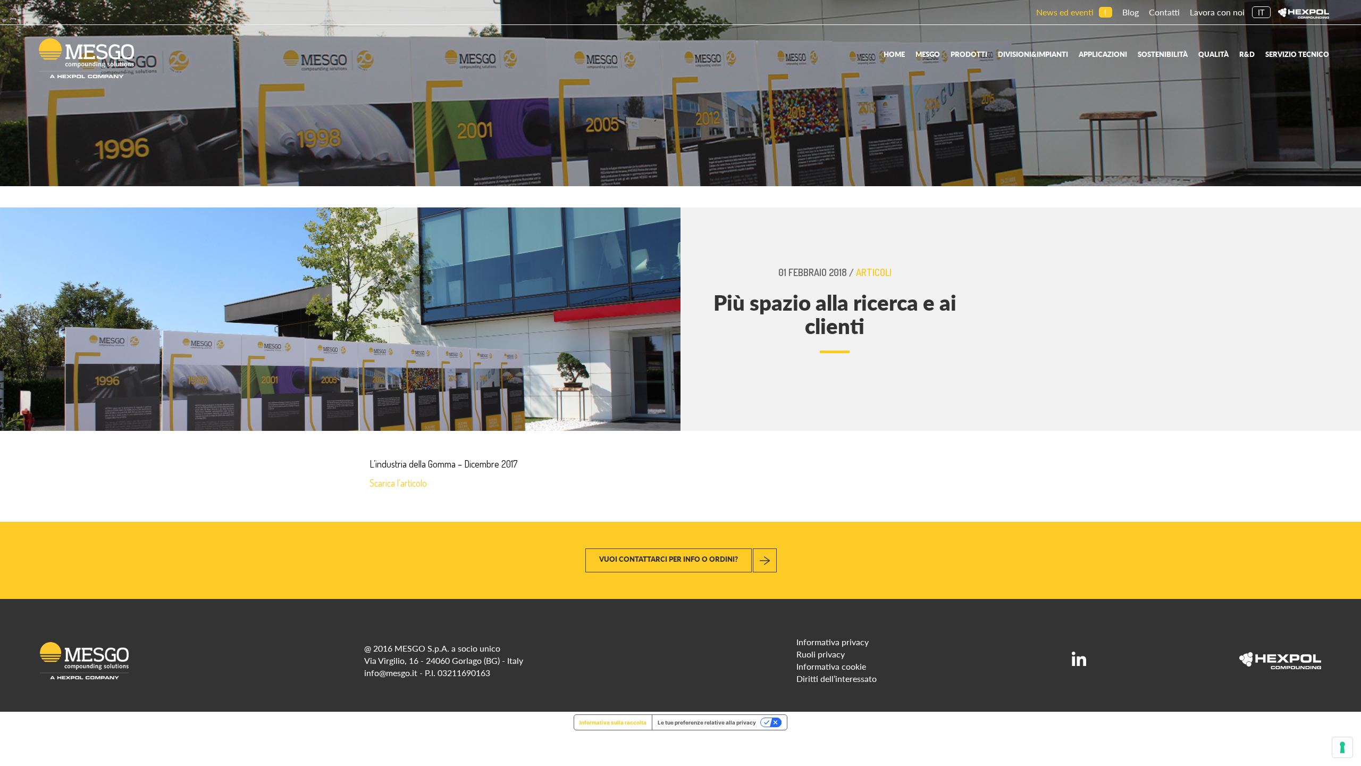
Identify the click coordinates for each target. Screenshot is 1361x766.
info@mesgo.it (390, 673)
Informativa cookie (831, 666)
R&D (1247, 54)
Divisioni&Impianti (1033, 54)
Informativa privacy (832, 642)
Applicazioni (1103, 54)
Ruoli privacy (820, 654)
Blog (1130, 12)
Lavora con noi (1217, 12)
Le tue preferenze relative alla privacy (707, 722)
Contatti (1164, 12)
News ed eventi (1065, 12)
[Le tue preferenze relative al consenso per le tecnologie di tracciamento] (1342, 747)
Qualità (1213, 54)
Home (894, 54)
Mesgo (927, 54)
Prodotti (969, 54)
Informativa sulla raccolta (612, 722)
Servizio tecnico (1297, 54)
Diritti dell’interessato (836, 678)
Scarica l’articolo (398, 483)
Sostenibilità (1163, 54)
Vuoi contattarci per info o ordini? (668, 559)
